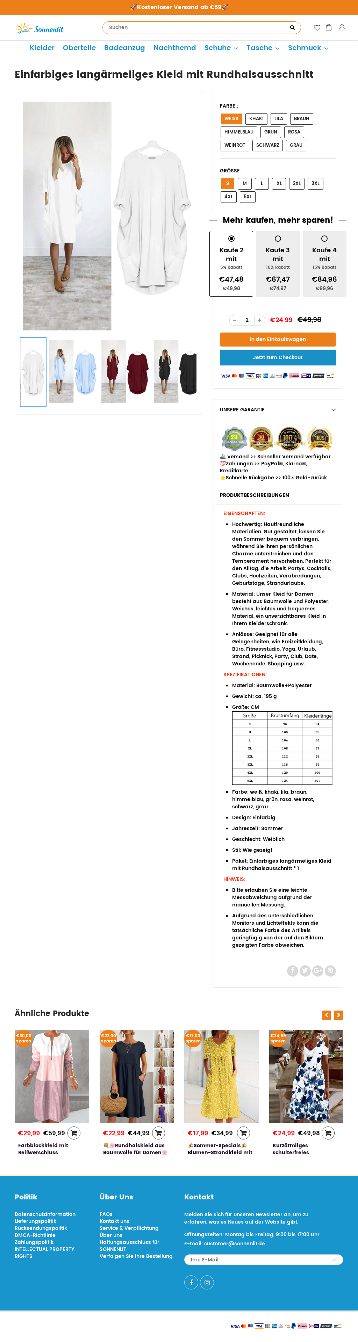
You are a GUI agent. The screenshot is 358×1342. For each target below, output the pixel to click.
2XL (297, 183)
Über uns (111, 1235)
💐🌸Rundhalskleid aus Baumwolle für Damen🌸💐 (135, 1153)
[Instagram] (207, 1282)
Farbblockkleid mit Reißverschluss (43, 1149)
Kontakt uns (114, 1221)
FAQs (106, 1214)
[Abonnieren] (334, 1260)
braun (301, 119)
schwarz (267, 145)
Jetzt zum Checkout (277, 358)
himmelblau (238, 132)
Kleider (42, 48)
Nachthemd (174, 48)
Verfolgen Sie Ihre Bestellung (136, 1256)
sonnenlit (79, 1325)
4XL (228, 197)
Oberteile (79, 48)
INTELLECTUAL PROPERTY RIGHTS (44, 1252)
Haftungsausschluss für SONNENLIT (129, 1245)
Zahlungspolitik (34, 1242)
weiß (231, 119)
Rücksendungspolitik (41, 1228)
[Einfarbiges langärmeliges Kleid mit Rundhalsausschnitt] (108, 216)
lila (278, 119)
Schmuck (304, 48)
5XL (248, 197)
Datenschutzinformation (45, 1214)
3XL (316, 183)
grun (270, 132)
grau (296, 145)
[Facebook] (191, 1282)
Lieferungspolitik (35, 1221)
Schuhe (218, 48)
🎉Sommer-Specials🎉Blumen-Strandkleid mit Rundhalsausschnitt (220, 1153)
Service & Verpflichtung (129, 1228)
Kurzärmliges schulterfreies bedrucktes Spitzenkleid (305, 1153)
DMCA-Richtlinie (35, 1235)
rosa (294, 132)
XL (279, 183)
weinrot (234, 145)
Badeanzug (124, 48)
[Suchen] (292, 27)
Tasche (259, 48)
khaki (256, 119)
